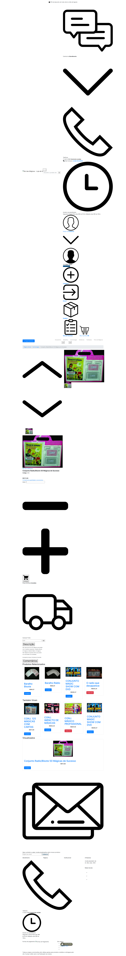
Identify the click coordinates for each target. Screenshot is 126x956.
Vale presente (47, 875)
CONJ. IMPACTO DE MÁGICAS (51, 720)
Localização (67, 863)
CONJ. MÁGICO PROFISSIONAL (73, 721)
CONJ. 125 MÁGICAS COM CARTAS (30, 722)
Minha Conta (66, 266)
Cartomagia (36, 347)
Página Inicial (27, 347)
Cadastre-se (46, 868)
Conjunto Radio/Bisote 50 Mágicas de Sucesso (50, 760)
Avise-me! (90, 692)
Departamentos (29, 341)
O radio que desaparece (92, 684)
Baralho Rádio (52, 683)
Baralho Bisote (28, 685)
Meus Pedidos (47, 870)
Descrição (28, 644)
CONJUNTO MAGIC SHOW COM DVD (72, 685)
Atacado (66, 861)
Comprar (27, 693)
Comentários (30, 660)
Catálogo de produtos (49, 872)
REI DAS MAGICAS (28, 468)
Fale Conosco (47, 863)
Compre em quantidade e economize (33, 480)
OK (43, 640)
